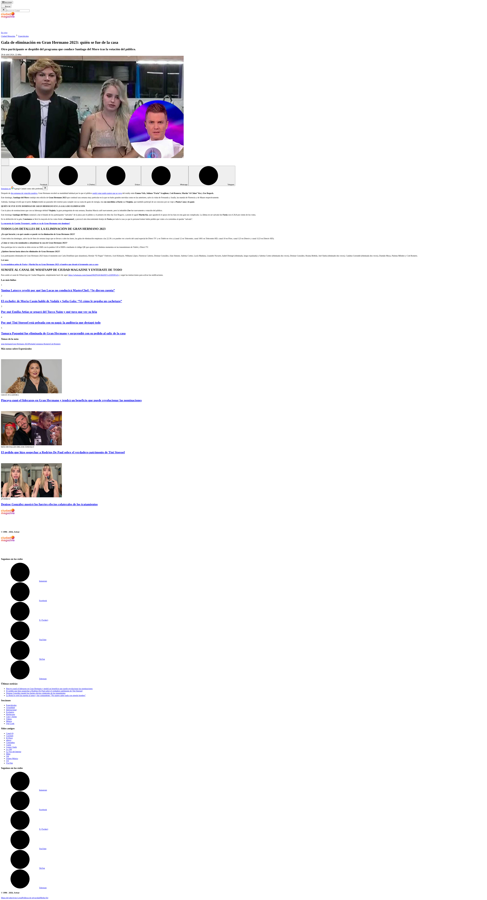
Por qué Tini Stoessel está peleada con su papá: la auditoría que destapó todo (51, 322)
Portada (32, 344)
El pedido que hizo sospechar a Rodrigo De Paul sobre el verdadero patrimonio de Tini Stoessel (63, 452)
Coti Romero (55, 344)
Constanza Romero (42, 344)
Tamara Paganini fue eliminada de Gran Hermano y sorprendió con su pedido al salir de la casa (63, 333)
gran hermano (6, 344)
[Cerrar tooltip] (45, 188)
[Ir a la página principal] (20, 30)
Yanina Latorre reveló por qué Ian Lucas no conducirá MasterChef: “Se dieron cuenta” (58, 290)
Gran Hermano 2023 (20, 344)
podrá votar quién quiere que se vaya (107, 193)
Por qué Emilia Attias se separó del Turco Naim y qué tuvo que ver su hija (49, 311)
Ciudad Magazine (8, 36)
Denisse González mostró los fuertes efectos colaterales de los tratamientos (49, 504)
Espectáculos (23, 36)
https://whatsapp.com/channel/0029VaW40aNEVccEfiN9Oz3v (93, 275)
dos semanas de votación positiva (24, 193)
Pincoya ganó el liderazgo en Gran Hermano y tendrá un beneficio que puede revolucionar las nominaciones (71, 400)
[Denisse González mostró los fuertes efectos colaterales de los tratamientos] (243, 477)
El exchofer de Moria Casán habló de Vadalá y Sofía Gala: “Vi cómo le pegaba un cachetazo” (61, 301)
